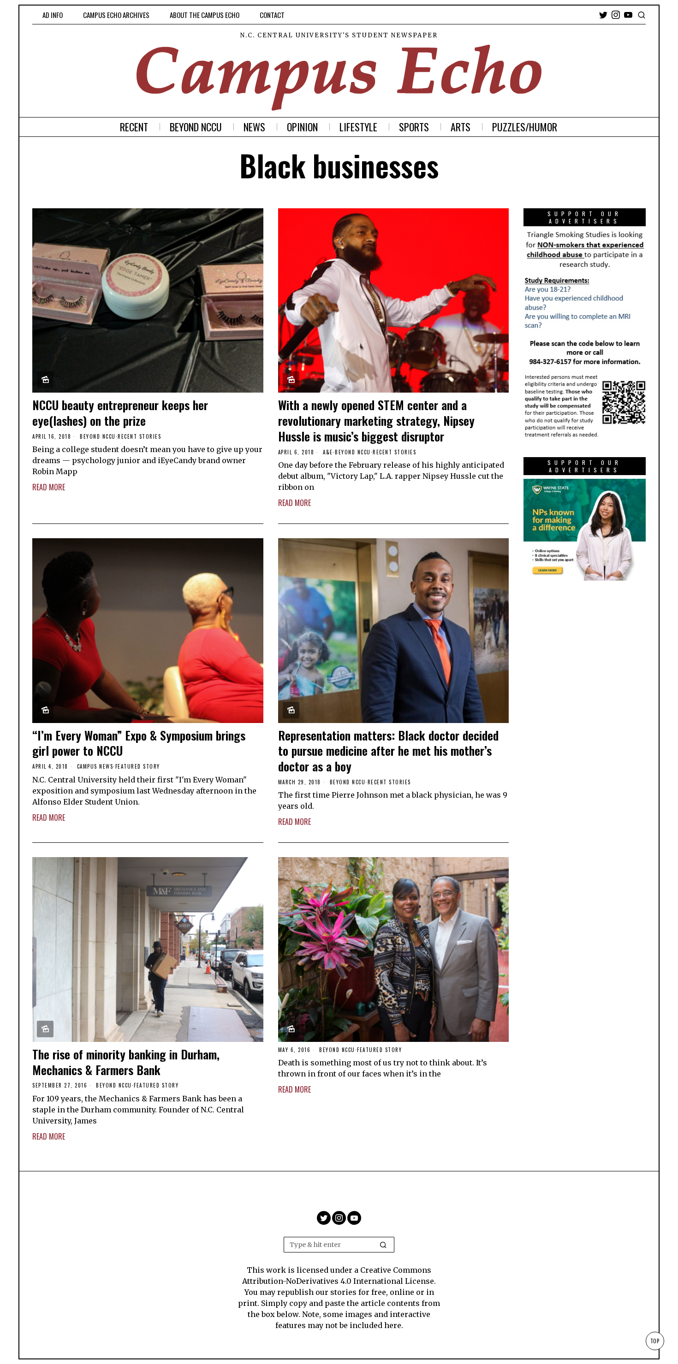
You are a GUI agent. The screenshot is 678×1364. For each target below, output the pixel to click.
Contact (272, 15)
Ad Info (52, 15)
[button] (383, 1245)
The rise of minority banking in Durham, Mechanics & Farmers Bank (126, 1062)
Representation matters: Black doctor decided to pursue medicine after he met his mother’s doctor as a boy (388, 751)
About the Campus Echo (204, 15)
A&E (328, 452)
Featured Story (137, 766)
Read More (48, 487)
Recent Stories (139, 436)
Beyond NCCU (98, 436)
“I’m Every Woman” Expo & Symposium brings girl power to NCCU (138, 743)
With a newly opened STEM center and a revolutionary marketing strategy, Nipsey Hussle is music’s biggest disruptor (376, 420)
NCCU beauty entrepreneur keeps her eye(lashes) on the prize (120, 413)
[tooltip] (603, 14)
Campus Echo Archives (116, 15)
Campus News (95, 766)
